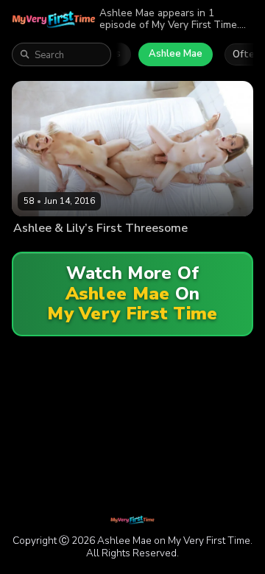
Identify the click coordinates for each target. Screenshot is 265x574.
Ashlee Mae (175, 53)
